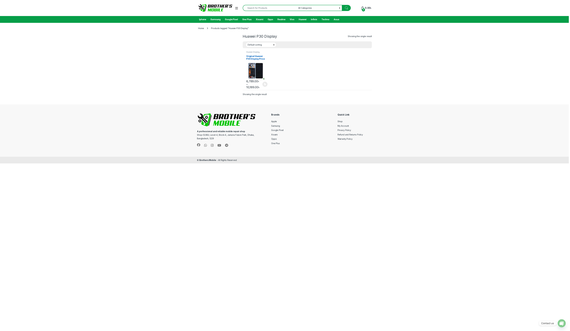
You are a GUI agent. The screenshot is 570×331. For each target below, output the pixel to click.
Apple (274, 121)
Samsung (215, 19)
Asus (336, 19)
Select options (263, 84)
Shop (340, 121)
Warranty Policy (345, 139)
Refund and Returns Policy (350, 134)
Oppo (270, 19)
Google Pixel (231, 19)
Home (201, 28)
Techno (325, 19)
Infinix (314, 19)
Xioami (259, 19)
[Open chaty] (562, 323)
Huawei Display (252, 52)
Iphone (202, 19)
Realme (281, 19)
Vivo (292, 19)
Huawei (303, 19)
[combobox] (270, 8)
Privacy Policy (344, 130)
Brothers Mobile (207, 160)
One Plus (247, 19)
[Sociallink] (198, 145)
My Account (343, 126)
